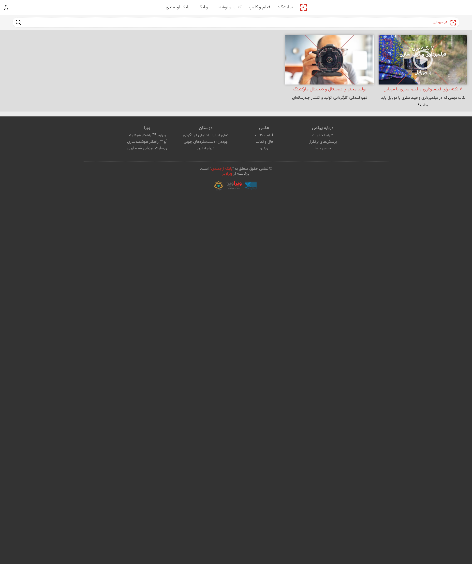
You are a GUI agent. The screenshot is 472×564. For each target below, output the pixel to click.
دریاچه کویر (205, 148)
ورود (6, 7)
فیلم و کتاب (264, 135)
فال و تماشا (264, 142)
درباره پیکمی (322, 128)
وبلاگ (203, 7)
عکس (264, 128)
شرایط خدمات (322, 135)
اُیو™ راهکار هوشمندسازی (147, 142)
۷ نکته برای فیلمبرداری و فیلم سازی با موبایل (423, 89)
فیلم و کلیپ (259, 7)
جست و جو (18, 22)
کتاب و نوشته (229, 7)
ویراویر (227, 174)
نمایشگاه (285, 7)
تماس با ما (323, 148)
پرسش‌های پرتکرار (323, 142)
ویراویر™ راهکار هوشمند (147, 135)
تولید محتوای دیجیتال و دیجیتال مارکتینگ (329, 89)
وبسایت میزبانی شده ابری (147, 148)
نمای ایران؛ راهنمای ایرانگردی (205, 135)
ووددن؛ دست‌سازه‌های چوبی (206, 142)
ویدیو (264, 148)
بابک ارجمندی (177, 7)
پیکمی (303, 7)
